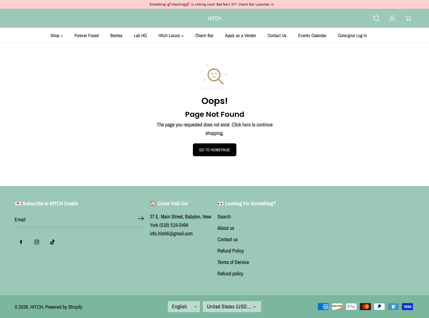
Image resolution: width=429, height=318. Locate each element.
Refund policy (230, 273)
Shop (55, 35)
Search (224, 216)
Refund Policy (230, 250)
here (246, 124)
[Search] (376, 18)
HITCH (36, 306)
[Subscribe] (141, 219)
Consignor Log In (352, 35)
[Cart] (408, 18)
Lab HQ (140, 35)
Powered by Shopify (63, 306)
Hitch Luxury (169, 35)
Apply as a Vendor (240, 35)
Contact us (227, 239)
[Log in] (392, 18)
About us (225, 228)
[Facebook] (21, 242)
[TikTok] (52, 242)
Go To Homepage (214, 149)
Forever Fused (86, 35)
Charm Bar (204, 35)
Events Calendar (312, 35)
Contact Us (277, 35)
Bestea (116, 35)
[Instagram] (36, 242)
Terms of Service (233, 262)
